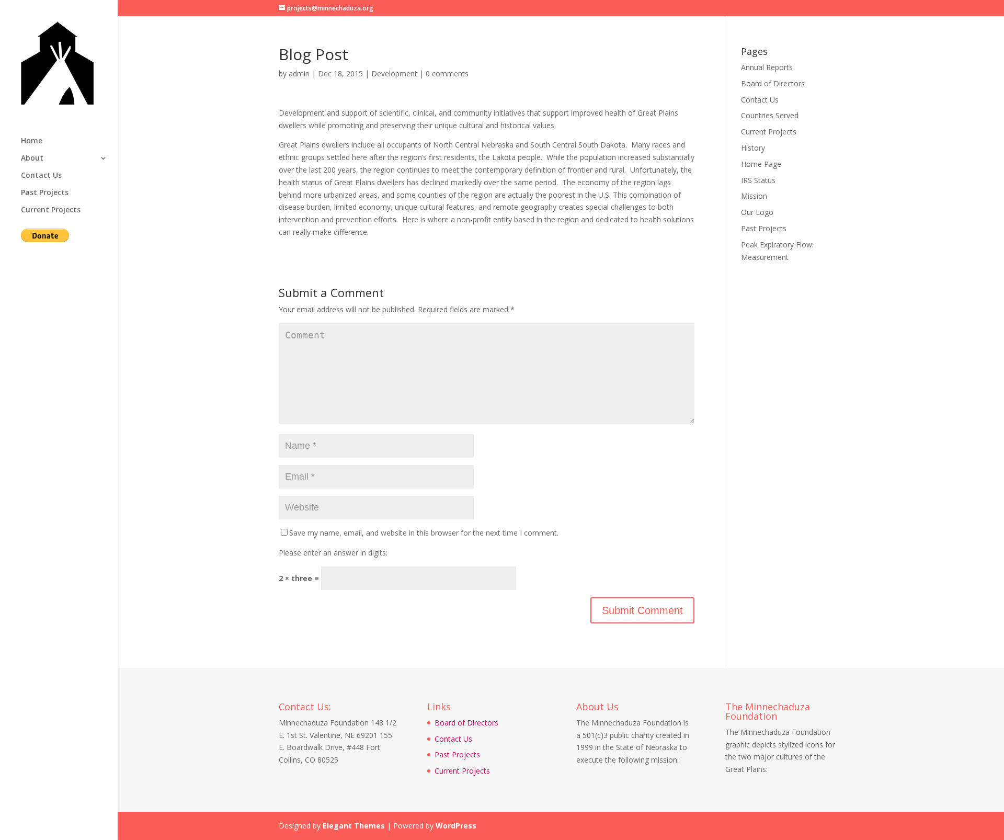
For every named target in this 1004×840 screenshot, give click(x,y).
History (753, 148)
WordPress (456, 826)
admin (299, 73)
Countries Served (769, 115)
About (32, 158)
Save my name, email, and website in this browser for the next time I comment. (423, 533)
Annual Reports (767, 67)
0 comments (447, 73)
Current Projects (51, 210)
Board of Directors (773, 83)
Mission (754, 196)
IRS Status (758, 180)
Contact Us (41, 176)
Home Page (761, 164)
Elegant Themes (354, 826)
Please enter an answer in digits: (333, 553)
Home (31, 141)
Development (394, 73)
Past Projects (45, 193)
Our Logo (757, 212)
